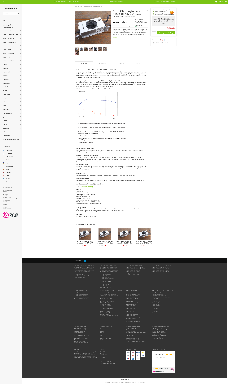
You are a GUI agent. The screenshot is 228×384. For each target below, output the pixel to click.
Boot (101, 329)
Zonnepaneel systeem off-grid (81, 338)
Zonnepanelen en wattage (158, 331)
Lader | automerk (8, 53)
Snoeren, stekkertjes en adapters (108, 294)
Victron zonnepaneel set (158, 338)
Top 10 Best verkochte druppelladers (161, 297)
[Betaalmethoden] (128, 352)
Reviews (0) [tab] (120, 63)
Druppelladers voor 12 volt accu (81, 292)
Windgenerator (129, 301)
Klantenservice (6, 200)
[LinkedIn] (85, 261)
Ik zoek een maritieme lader (132, 295)
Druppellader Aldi (130, 307)
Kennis (5, 120)
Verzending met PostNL (117, 1)
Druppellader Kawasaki (105, 274)
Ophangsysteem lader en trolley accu (109, 295)
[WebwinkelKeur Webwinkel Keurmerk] (14, 214)
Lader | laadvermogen (10, 31)
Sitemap (5, 201)
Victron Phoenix (156, 310)
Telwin (8, 175)
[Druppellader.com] (11, 8)
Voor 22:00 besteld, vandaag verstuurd (67, 1)
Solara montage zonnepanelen (159, 335)
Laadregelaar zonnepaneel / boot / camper (136, 332)
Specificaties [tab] (102, 63)
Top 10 (5, 124)
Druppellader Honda (105, 284)
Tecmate (8, 172)
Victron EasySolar (156, 305)
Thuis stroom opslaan (79, 339)
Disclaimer (5, 194)
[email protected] (104, 359)
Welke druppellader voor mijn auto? (108, 268)
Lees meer (115, 37)
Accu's (5, 64)
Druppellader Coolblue (131, 310)
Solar (4, 102)
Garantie (5, 204)
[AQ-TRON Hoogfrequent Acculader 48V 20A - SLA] (144, 234)
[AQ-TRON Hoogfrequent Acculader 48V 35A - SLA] (124, 234)
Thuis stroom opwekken (79, 341)
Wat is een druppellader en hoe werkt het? (84, 267)
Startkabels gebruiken (79, 274)
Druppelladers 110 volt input (80, 295)
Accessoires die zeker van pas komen (109, 315)
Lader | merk (7, 49)
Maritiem (6, 109)
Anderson (9, 150)
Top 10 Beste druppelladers (158, 294)
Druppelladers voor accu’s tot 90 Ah (160, 268)
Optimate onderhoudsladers (106, 310)
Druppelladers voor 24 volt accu (81, 297)
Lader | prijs (7, 57)
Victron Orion (155, 308)
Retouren (6, 132)
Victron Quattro (155, 311)
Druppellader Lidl (130, 312)
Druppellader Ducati (104, 283)
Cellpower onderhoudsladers (107, 301)
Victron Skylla (155, 312)
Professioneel (7, 113)
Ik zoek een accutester (131, 297)
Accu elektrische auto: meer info (134, 274)
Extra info (6, 128)
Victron (5, 98)
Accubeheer (6, 83)
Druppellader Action (131, 305)
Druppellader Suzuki (105, 280)
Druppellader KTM (104, 277)
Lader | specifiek (8, 61)
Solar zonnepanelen (78, 337)
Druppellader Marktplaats (132, 314)
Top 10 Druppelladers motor (158, 292)
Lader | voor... (7, 46)
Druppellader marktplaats (132, 298)
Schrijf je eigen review (130, 16)
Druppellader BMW (104, 273)
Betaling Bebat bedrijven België (133, 317)
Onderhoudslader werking (80, 277)
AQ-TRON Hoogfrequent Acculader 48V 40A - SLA (105, 242)
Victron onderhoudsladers (106, 312)
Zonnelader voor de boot (80, 331)
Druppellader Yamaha (105, 275)
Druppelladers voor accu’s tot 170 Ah (160, 271)
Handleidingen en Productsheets (10, 203)
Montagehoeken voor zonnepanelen (134, 329)
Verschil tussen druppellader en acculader (84, 270)
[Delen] (156, 40)
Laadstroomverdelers (105, 314)
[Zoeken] (18, 12)
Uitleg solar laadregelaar (157, 334)
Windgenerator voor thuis (132, 302)
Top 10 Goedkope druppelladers (159, 295)
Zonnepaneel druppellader (80, 329)
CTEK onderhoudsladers (105, 302)
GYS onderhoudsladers (105, 305)
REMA (7, 169)
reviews (143, 382)
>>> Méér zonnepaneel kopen (81, 342)
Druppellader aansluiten (79, 273)
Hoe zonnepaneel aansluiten (159, 332)
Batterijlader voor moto (105, 287)
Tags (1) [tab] (138, 63)
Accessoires (6, 94)
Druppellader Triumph (105, 281)
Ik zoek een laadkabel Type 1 (133, 294)
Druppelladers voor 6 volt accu (81, 294)
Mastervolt (9, 166)
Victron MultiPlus (156, 307)
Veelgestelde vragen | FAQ (9, 190)
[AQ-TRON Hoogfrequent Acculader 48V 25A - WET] (85, 234)
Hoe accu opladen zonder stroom (82, 271)
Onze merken (6, 146)
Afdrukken (155, 44)
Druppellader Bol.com (131, 308)
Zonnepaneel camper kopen (80, 328)
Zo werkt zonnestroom (157, 328)
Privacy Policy (6, 195)
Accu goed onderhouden (132, 273)
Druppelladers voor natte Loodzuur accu (135, 268)
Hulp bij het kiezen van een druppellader (83, 268)
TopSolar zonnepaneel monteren (160, 337)
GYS (7, 163)
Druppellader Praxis (130, 315)
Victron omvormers (156, 300)
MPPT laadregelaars (130, 334)
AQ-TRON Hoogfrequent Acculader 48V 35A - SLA (124, 242)
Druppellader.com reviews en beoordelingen (84, 275)
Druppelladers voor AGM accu (133, 271)
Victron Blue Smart (156, 302)
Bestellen (85, 249)
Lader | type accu (8, 38)
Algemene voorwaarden (8, 193)
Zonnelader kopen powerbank (81, 334)
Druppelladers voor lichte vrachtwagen (109, 270)
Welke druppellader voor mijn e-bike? (109, 271)
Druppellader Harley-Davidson (107, 278)
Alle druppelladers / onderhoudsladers (9, 26)
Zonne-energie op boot (105, 338)
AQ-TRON (9, 153)
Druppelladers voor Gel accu (133, 270)
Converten (6, 79)
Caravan (102, 331)
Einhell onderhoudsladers (106, 304)
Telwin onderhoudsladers (106, 311)
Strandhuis (102, 334)
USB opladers (103, 297)
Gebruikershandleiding (86, 187)
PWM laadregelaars (130, 335)
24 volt (101, 337)
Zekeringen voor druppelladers (107, 292)
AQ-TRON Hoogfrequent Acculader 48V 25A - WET (85, 242)
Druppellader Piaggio (105, 285)
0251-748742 (5, 207)
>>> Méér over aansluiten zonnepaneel (135, 341)
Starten (5, 76)
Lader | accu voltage (9, 42)
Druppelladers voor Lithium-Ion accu (134, 267)
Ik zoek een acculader (131, 292)
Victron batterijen (156, 301)
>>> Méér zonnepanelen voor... (107, 339)
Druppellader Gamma (131, 311)
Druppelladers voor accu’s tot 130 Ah (160, 270)
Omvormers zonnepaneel (132, 337)
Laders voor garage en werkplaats (134, 322)
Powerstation (7, 72)
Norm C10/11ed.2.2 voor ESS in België (135, 339)
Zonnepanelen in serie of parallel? (160, 329)
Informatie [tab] (84, 63)
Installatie (6, 91)
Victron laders (155, 298)
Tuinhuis (102, 332)
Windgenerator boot (131, 304)
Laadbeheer (6, 87)
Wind (4, 105)
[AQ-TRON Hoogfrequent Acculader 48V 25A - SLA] (93, 28)
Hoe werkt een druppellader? (133, 320)
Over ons (5, 191)
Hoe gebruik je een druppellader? (134, 321)
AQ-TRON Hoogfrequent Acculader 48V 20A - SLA (144, 242)
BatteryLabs (10, 157)
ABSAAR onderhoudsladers (106, 298)
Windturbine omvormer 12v (80, 298)
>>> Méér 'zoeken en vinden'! (159, 339)
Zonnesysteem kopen (79, 332)
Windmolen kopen (130, 300)
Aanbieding (6, 135)
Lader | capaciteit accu (10, 34)
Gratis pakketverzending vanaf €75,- (166, 1)
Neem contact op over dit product (161, 42)
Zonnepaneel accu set (131, 331)
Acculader (6, 68)
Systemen (6, 117)
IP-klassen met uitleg (131, 318)
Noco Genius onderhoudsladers (107, 308)
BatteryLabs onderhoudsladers (107, 300)
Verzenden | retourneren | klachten (11, 198)
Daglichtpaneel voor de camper (81, 335)
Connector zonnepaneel (132, 328)
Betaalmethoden (7, 197)
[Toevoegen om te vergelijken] (147, 11)
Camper (102, 328)
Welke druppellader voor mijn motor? (109, 267)
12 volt (101, 335)
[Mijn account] (3, 1)
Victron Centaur (155, 304)
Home (75, 6)
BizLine (8, 160)
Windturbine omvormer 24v (80, 300)
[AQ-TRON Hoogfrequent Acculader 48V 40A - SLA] (104, 234)
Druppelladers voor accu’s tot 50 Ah (160, 267)
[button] (20, 31)
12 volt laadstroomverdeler (132, 338)
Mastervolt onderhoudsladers (107, 307)
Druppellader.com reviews (11, 139)
